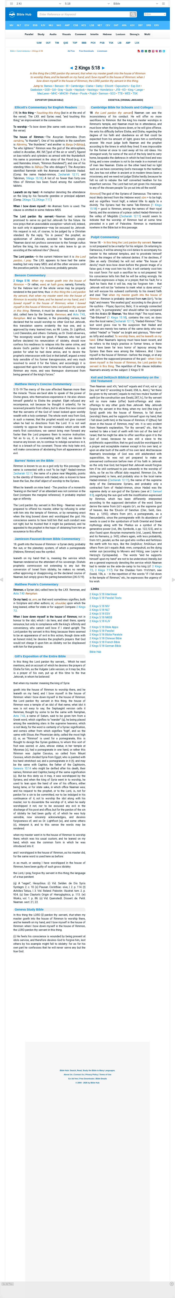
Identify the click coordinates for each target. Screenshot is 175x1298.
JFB (117, 89)
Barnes (48, 86)
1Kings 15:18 (34, 178)
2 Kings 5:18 (21, 280)
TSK (135, 93)
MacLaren (43, 93)
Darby (99, 86)
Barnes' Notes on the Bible (34, 460)
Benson (59, 86)
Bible (12, 51)
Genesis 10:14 (22, 768)
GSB (47, 89)
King (130, 89)
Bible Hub (95, 651)
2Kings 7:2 (28, 199)
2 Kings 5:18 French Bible (105, 642)
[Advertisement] (87, 1021)
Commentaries (23, 51)
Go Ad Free (7, 1284)
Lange (139, 89)
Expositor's (122, 86)
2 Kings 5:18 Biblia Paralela (106, 634)
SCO (113, 93)
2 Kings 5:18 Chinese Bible (106, 638)
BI (67, 86)
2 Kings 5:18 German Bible (105, 645)
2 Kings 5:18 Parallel (102, 630)
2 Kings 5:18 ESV (100, 613)
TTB (120, 93)
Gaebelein (36, 89)
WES (127, 93)
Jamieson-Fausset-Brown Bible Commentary (47, 539)
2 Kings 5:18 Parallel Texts (106, 598)
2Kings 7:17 (43, 199)
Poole (83, 93)
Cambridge (77, 86)
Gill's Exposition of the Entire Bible (40, 656)
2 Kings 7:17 (103, 570)
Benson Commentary (30, 275)
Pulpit (93, 93)
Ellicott (109, 86)
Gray (60, 89)
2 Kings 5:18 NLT (100, 609)
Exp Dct (135, 86)
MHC (54, 93)
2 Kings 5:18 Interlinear (103, 594)
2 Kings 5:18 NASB (101, 617)
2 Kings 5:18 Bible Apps (104, 627)
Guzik (68, 89)
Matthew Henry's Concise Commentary (43, 384)
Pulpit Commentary (105, 237)
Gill (54, 89)
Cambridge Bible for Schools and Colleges (122, 107)
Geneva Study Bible (29, 909)
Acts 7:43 (79, 314)
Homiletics (106, 89)
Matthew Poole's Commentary (36, 584)
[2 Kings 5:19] (170, 587)
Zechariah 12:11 (68, 174)
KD (124, 89)
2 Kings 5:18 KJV (100, 621)
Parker (74, 93)
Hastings (92, 89)
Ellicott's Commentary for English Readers (46, 107)
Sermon (103, 93)
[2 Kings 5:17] (4, 587)
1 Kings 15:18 (117, 317)
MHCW (63, 93)
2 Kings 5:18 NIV (100, 606)
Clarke (89, 86)
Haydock (79, 89)
